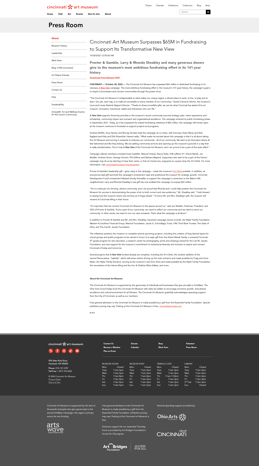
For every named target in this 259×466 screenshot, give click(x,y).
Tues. (104, 370)
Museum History (59, 46)
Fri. (103, 379)
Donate (134, 344)
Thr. (104, 376)
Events (79, 14)
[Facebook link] (57, 351)
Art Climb (177, 171)
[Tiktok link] (70, 351)
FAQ (54, 97)
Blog (199, 6)
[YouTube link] (77, 351)
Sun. (104, 385)
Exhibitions (173, 6)
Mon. (104, 367)
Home (50, 14)
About (108, 14)
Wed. (104, 373)
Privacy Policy (55, 380)
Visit (60, 14)
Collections (187, 6)
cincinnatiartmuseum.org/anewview (122, 165)
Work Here (57, 61)
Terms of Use (54, 383)
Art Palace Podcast (60, 75)
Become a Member (112, 347)
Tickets (148, 6)
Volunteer (190, 344)
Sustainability (58, 105)
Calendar (160, 6)
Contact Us (57, 90)
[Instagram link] (64, 351)
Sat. (104, 382)
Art (69, 14)
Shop (207, 6)
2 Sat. (188, 382)
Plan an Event (110, 351)
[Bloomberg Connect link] (51, 351)
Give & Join (94, 14)
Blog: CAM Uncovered (62, 68)
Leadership (57, 53)
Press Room (57, 83)
